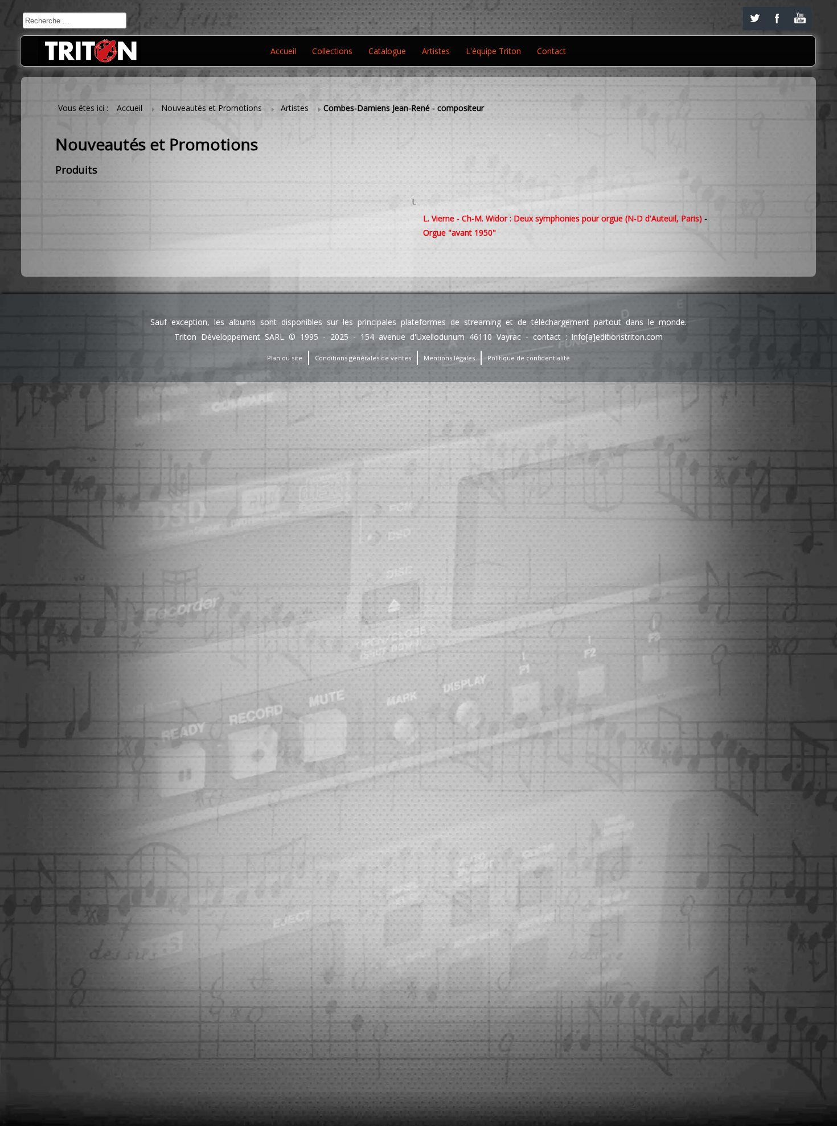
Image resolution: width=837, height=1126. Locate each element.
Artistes (436, 51)
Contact (551, 51)
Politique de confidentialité (528, 358)
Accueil (283, 51)
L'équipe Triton (493, 51)
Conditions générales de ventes (363, 358)
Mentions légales (449, 358)
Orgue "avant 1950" (459, 232)
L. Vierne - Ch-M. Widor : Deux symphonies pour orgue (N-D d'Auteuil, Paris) (562, 218)
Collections (332, 51)
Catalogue (387, 51)
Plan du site (284, 358)
